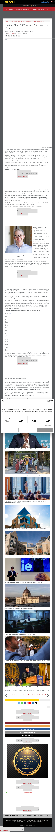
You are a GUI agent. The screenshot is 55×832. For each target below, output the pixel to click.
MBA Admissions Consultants (27, 732)
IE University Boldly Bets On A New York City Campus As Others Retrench (23, 582)
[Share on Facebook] (6, 36)
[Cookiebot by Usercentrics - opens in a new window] (47, 401)
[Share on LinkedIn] (14, 36)
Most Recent (26, 9)
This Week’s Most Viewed (38, 9)
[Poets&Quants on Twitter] (19, 703)
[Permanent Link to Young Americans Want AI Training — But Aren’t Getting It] (27, 621)
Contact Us (29, 821)
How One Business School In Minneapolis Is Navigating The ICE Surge (22, 556)
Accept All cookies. (22, 176)
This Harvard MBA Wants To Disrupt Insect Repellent (16, 695)
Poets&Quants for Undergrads (37, 815)
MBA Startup (35, 690)
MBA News (23, 21)
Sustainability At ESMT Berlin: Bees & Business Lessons (19, 608)
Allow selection (27, 429)
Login (44, 699)
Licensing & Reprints (36, 820)
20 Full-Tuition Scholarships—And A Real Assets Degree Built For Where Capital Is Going (27, 660)
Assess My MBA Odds (27, 735)
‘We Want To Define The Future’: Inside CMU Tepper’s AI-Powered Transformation (25, 528)
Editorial (23, 821)
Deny (10, 429)
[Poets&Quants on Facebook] (25, 703)
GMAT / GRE (48, 9)
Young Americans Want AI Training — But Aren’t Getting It (20, 634)
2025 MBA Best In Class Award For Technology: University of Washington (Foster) (25, 475)
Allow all (45, 429)
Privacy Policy (26, 820)
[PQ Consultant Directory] (27, 798)
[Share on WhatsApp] (16, 36)
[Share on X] (9, 36)
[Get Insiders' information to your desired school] (27, 761)
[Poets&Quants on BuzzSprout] (22, 703)
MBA (19, 21)
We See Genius (30, 817)
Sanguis (43, 690)
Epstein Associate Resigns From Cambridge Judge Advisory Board (21, 448)
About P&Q (8, 820)
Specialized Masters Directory (27, 726)
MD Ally (39, 690)
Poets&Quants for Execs (21, 815)
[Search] (48, 707)
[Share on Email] (11, 36)
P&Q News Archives (17, 820)
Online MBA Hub (27, 723)
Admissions (19, 9)
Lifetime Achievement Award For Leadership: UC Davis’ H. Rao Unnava (23, 686)
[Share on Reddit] (19, 36)
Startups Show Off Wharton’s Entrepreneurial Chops (35, 21)
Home (5, 9)
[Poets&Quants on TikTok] (36, 703)
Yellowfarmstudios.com (31, 825)
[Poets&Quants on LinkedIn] (33, 703)
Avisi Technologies (14, 690)
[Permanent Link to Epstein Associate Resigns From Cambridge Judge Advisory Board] (27, 436)
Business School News (13, 21)
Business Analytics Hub (27, 729)
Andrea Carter (11, 33)
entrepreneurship (22, 690)
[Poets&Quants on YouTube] (30, 703)
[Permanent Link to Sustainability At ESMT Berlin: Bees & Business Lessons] (27, 595)
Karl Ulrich (29, 690)
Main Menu (11, 9)
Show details (48, 425)
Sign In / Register (37, 821)
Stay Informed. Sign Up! (22, 699)
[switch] (21, 421)
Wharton (14, 691)
